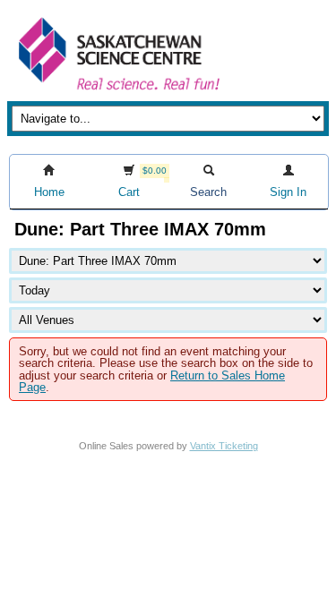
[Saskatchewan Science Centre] (117, 91)
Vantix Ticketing (224, 445)
